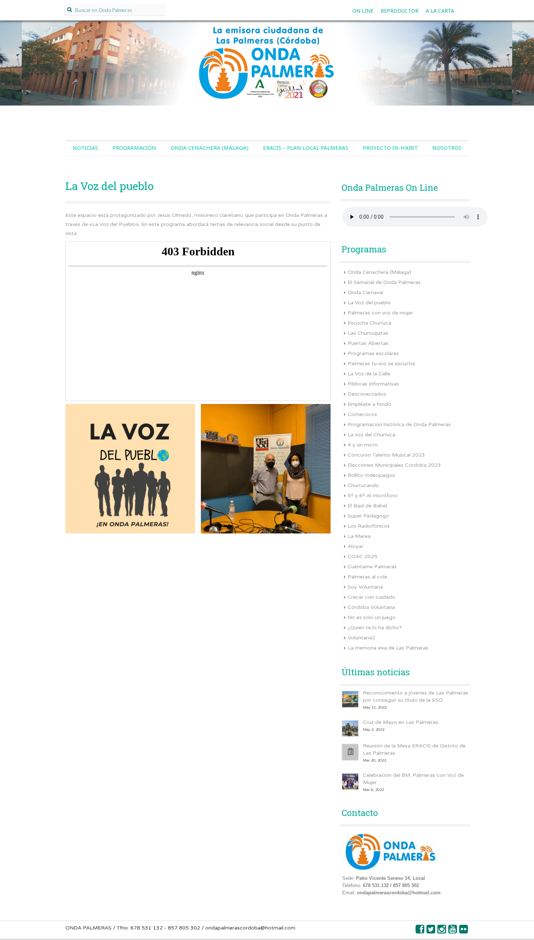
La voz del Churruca (371, 435)
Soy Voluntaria (365, 587)
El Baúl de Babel (367, 506)
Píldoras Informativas (373, 384)
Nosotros (446, 147)
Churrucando (363, 485)
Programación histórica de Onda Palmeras (399, 424)
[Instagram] (442, 931)
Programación (134, 147)
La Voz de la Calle (369, 374)
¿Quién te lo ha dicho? (375, 627)
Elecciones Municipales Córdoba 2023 (394, 465)
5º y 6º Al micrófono (373, 495)
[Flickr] (464, 931)
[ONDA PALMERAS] (267, 71)
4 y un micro (363, 445)
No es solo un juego (372, 617)
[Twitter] (431, 931)
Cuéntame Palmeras (372, 567)
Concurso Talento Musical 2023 (386, 455)
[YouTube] (453, 931)
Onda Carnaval (365, 292)
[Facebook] (420, 931)
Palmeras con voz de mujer (380, 313)
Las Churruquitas (368, 333)
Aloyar (355, 546)
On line (362, 10)
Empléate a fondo (369, 404)
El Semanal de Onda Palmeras (384, 282)
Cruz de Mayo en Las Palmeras (400, 722)
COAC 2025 (362, 556)
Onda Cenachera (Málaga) (209, 147)
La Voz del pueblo (369, 303)
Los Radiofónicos (369, 526)
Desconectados (367, 394)
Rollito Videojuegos (371, 475)
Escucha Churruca (369, 323)
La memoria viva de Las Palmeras (388, 648)
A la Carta (440, 10)
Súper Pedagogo (368, 516)
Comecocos (362, 414)
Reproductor (399, 10)
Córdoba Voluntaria (371, 607)
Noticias (85, 147)
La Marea (359, 536)
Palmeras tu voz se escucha (381, 363)
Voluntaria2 (361, 638)
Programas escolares (373, 353)
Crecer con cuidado (371, 597)
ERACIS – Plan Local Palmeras (305, 147)
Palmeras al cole (367, 577)
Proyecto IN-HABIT (390, 147)
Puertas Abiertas (368, 343)
